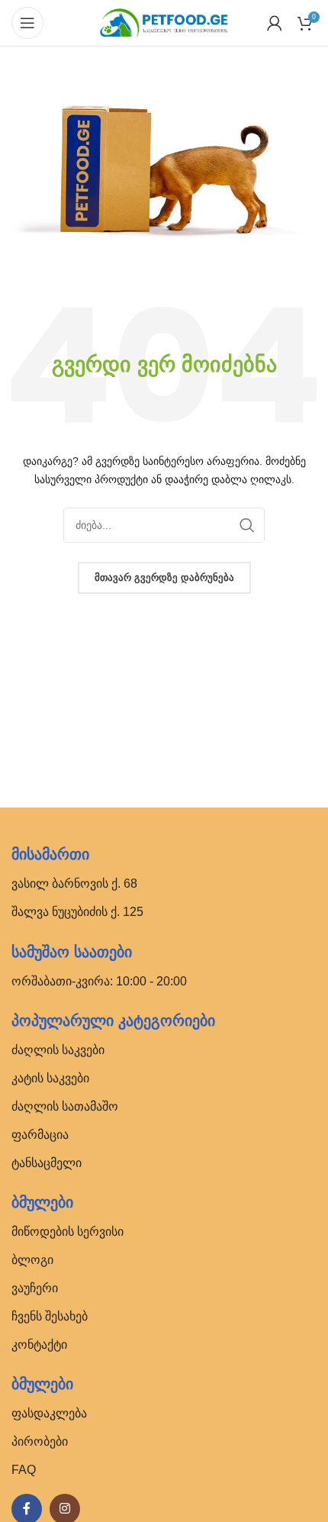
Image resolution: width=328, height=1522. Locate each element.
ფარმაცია (40, 1134)
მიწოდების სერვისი (67, 1231)
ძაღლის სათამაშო (64, 1106)
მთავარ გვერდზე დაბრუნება (164, 577)
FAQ (23, 1469)
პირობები (39, 1441)
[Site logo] (164, 21)
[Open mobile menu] (27, 23)
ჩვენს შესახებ (49, 1316)
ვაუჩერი (34, 1288)
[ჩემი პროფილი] (274, 23)
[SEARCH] (247, 525)
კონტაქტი (39, 1344)
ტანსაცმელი (46, 1162)
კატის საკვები (50, 1078)
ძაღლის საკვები (58, 1049)
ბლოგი (32, 1259)
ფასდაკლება (49, 1413)
